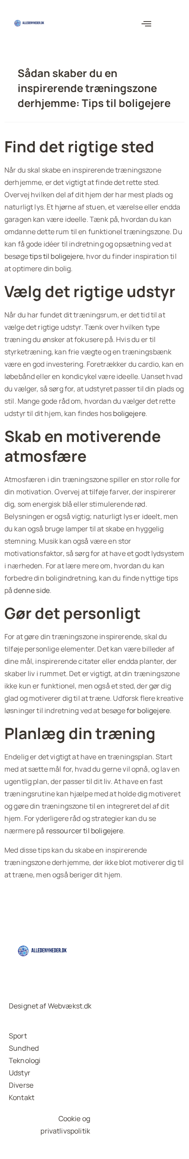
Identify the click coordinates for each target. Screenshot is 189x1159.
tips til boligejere (56, 256)
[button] (146, 24)
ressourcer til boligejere (85, 830)
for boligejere (148, 710)
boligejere (129, 413)
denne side (32, 590)
